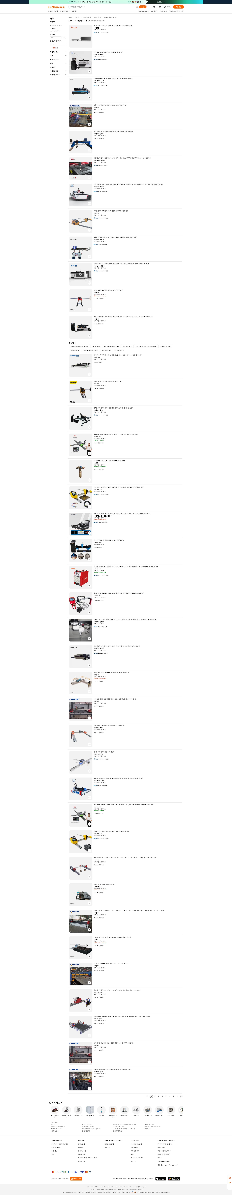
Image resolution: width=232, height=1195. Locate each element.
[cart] (160, 7)
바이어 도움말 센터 (136, 1144)
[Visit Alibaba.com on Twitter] (166, 1165)
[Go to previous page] (147, 1096)
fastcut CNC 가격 (118, 1126)
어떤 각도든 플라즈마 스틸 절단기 (124, 1129)
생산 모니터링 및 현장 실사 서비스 (87, 1157)
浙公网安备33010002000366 (145, 1192)
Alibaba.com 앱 (132, 1178)
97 (173, 1096)
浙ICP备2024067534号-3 (162, 1192)
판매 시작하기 (161, 1147)
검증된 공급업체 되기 (163, 1154)
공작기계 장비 (87, 17)
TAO (130, 1186)
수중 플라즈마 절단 (75, 350)
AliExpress (90, 1186)
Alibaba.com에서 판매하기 (165, 1144)
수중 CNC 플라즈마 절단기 (152, 1126)
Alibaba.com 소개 (57, 1140)
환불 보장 (80, 1147)
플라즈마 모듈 (117, 1131)
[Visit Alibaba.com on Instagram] (169, 1165)
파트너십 (160, 1157)
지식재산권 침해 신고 (137, 1157)
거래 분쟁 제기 (135, 1151)
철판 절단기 (86, 1131)
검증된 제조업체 (109, 1144)
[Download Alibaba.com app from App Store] (160, 1179)
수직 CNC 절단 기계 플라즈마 (91, 350)
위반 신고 (133, 1161)
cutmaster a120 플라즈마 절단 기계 (79, 346)
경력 (53, 1154)
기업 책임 (54, 1151)
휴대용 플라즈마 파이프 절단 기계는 (124, 1124)
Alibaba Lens (61, 1178)
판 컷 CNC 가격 (87, 1124)
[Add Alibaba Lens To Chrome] (76, 1179)
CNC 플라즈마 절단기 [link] (110, 17)
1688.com (97, 1186)
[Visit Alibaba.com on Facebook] (159, 1165)
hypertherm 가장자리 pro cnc (91, 1129)
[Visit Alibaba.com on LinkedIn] (162, 1165)
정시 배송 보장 (82, 1151)
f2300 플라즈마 (56, 1129)
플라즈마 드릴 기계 (119, 350)
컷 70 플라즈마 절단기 (165, 346)
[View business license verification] (132, 1192)
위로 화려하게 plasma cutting (111, 346)
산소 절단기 (55, 1131)
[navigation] (58, 557)
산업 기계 (77, 17)
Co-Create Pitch (56, 1147)
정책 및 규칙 (81, 1161)
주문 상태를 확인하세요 (164, 1151)
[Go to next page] (177, 1096)
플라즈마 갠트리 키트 (58, 1126)
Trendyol (135, 1186)
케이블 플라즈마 (149, 1124)
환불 (132, 1154)
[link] (229, 1177)
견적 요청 (107, 1147)
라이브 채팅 (134, 1147)
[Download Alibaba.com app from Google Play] (174, 1179)
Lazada (116, 1186)
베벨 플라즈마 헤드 (88, 1126)
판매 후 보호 (81, 1154)
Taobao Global (123, 1186)
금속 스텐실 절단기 (127, 346)
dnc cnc (54, 1124)
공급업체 (105, 32)
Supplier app (117, 1178)
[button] (137, 7)
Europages (142, 1186)
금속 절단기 (147, 1129)
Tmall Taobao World (107, 1186)
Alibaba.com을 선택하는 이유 (60, 1144)
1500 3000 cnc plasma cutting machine (146, 346)
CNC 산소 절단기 (96, 346)
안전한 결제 (81, 1144)
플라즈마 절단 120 (106, 350)
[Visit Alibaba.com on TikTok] (177, 1165)
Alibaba (70, 17)
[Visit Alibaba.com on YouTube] (173, 1165)
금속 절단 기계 (97, 17)
